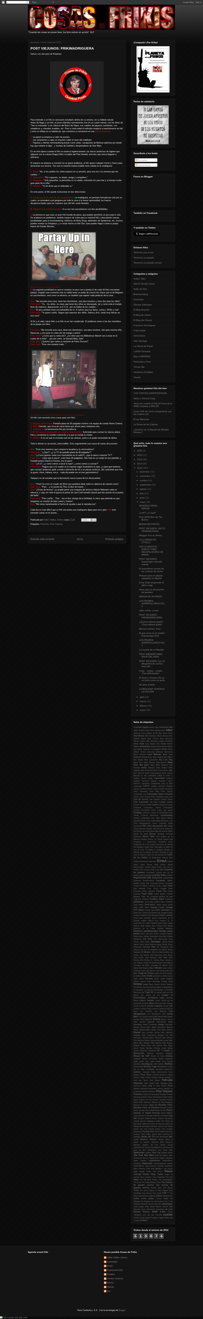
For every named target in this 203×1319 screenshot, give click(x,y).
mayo (143, 502)
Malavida (150, 1022)
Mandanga (138, 1024)
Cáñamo (169, 778)
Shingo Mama (164, 1139)
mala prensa (139, 1022)
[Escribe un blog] (85, 520)
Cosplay (138, 812)
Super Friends (140, 1160)
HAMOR (154, 923)
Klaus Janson (154, 984)
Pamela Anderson (160, 1075)
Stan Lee (156, 1152)
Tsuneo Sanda (162, 1198)
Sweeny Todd (144, 1169)
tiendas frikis (156, 1188)
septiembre (146, 484)
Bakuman (150, 752)
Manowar (169, 1024)
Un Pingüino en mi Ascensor (152, 1201)
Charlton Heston (146, 789)
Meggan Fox (163, 1035)
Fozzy (156, 888)
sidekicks (154, 1142)
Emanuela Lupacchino (148, 861)
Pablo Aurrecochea (159, 1072)
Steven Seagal (148, 1158)
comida (148, 805)
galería (157, 902)
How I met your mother (150, 934)
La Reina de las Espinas (146, 424)
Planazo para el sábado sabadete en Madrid (151, 577)
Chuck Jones (139, 797)
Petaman (44, 524)
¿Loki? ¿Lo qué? (147, 512)
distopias (160, 834)
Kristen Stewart (166, 984)
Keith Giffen (139, 979)
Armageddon (156, 749)
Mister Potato (139, 1048)
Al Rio (155, 733)
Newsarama (138, 1067)
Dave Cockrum (159, 823)
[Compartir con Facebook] (91, 520)
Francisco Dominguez (144, 325)
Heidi (142, 926)
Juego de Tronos (146, 973)
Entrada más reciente (42, 539)
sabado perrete (140, 1121)
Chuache (168, 794)
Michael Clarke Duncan (147, 1040)
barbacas (159, 752)
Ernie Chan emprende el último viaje (151, 584)
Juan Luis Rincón (148, 971)
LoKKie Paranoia (142, 351)
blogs (152, 765)
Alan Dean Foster (165, 733)
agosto (143, 489)
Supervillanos (139, 1166)
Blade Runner (149, 762)
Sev (171, 1136)
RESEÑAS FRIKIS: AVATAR (148, 507)
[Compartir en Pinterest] (94, 520)
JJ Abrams (146, 952)
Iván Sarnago (140, 341)
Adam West (149, 730)
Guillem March (147, 921)
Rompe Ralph (152, 1116)
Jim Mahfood (152, 950)
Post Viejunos (56, 524)
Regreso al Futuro (141, 1105)
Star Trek (138, 1155)
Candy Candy (147, 778)
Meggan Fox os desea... (151, 535)
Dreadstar (162, 842)
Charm (155, 789)
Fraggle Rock (166, 888)
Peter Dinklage (161, 1083)
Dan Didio (155, 818)
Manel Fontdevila (150, 1024)
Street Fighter (159, 1158)
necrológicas (147, 1064)
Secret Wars (157, 1134)
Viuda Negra (139, 1207)
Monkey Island (160, 1048)
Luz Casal (143, 1017)
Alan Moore (139, 736)
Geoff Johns (144, 907)
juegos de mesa (160, 973)
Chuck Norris (150, 797)
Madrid (156, 1019)
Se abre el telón (147, 684)
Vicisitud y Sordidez (143, 372)
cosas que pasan (165, 810)
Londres (137, 1009)
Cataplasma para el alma (162, 783)
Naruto (170, 1061)
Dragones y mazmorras (145, 842)
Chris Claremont (140, 791)
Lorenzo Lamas (158, 1009)
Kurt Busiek (138, 987)
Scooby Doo (148, 1131)
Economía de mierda (164, 844)
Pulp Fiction (168, 1097)
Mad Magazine (146, 1019)
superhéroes (154, 1160)
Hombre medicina (115, 1278)
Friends (170, 894)
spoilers (148, 1153)
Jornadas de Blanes (159, 965)
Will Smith (169, 1209)
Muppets (169, 1053)
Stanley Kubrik (167, 1153)
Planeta (136, 1089)
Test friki (169, 1177)
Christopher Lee (140, 794)
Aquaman (146, 749)
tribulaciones (168, 1196)
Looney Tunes (145, 1009)
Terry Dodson (145, 1177)
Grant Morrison (153, 915)
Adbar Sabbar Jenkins (53, 520)
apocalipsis (138, 749)
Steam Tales (168, 1155)
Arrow (164, 749)
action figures (142, 727)
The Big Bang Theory (148, 1180)
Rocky (141, 1116)
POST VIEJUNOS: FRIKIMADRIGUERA (150, 616)
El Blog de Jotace (142, 315)
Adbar (169, 730)
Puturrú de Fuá (145, 1100)
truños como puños (144, 1198)
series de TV (148, 1136)
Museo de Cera (157, 1056)
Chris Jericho (167, 791)
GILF (140, 913)
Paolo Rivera (145, 1077)
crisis (170, 813)
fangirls (136, 883)
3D (135, 727)
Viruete (137, 377)
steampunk (138, 1158)
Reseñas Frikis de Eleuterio (146, 1108)
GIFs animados (163, 910)
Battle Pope (168, 754)
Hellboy (148, 926)
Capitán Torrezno (141, 781)
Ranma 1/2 (156, 1102)
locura (165, 1006)
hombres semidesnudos (146, 931)
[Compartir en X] (88, 520)
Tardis (148, 1171)
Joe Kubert (144, 955)
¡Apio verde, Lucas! (149, 610)
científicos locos (162, 797)
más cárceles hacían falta (153, 1032)
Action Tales (140, 278)
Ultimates (137, 1201)
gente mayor (162, 905)
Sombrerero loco (154, 1150)
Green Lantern (166, 915)
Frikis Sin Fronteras (149, 896)
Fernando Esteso (157, 883)
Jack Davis (144, 942)
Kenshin (149, 979)
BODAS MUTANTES (149, 524)
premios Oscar (147, 1097)
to (156, 1190)
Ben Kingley (138, 760)
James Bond (167, 942)
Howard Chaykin (166, 934)
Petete (144, 1086)
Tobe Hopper (162, 1190)
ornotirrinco (168, 1069)
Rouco (154, 1118)
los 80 (167, 1009)
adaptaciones (160, 730)
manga (161, 1024)
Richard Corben (166, 1108)
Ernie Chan (154, 870)
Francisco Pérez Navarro (144, 891)
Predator (163, 1094)
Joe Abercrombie (162, 952)
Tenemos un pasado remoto (148, 262)
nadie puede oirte (141, 1061)
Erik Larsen (144, 870)
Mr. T (160, 1050)
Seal (166, 1131)
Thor (159, 1182)
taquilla (142, 1171)
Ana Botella (161, 744)
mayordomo (151, 1035)
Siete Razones (166, 1142)
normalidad (150, 1069)
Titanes (151, 1190)
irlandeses (137, 939)
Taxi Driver (157, 1171)
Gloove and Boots (150, 913)
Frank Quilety (159, 894)
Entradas (142, 160)
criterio (136, 815)
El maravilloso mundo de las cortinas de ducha (151, 570)
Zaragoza (154, 1218)
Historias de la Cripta (144, 928)
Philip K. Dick (154, 1086)
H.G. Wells (145, 923)
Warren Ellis (168, 1207)
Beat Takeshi (158, 757)
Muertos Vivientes (155, 1053)
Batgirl (149, 754)
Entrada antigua (114, 539)
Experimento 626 (142, 877)
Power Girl (147, 1094)
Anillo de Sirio (140, 289)
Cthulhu (136, 818)
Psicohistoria (158, 1097)
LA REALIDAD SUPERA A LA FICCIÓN (151, 690)
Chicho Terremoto (166, 789)
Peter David (149, 1083)
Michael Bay (160, 1038)
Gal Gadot (149, 902)
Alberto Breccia (163, 736)
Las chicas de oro (150, 995)
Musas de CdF (142, 1056)
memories (137, 1038)
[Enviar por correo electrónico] (82, 520)
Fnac (149, 888)
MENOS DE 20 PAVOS (150, 596)
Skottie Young (166, 1145)
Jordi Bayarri (157, 963)
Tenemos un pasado (144, 257)
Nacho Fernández (149, 1059)
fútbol (161, 899)
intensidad (154, 936)
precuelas (155, 1094)
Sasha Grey (160, 1129)
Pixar (170, 1086)
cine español (154, 799)
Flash (170, 886)
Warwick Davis (140, 1209)
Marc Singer (152, 1027)
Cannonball (159, 778)
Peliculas (167, 1079)
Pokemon (152, 1091)
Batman (157, 754)
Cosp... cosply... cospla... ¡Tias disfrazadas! (151, 672)
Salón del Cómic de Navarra (153, 1124)
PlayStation (152, 1089)
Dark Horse (146, 821)
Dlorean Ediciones (143, 304)
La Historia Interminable (153, 990)
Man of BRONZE (142, 356)
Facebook (160, 880)
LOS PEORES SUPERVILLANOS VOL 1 (152, 643)
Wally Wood (150, 1207)
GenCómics (139, 335)
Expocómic (157, 878)
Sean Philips (146, 1134)
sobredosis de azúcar (142, 1147)
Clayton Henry (167, 799)
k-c (161, 976)
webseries (160, 1209)
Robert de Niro (160, 1110)
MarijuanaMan (144, 1030)
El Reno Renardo (159, 852)
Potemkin (138, 1094)
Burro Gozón (167, 773)
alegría (143, 738)
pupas (136, 1100)
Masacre (169, 1032)
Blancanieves (161, 762)
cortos (153, 810)
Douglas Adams (147, 839)
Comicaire (139, 299)
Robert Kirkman (152, 1113)
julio (142, 493)
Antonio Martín (167, 746)
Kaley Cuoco (168, 976)
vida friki (157, 1204)
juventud (156, 976)
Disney (152, 834)
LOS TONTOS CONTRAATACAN (150, 393)
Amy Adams (150, 744)
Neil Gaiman (159, 1064)
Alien (148, 741)
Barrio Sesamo (140, 754)
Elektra (165, 858)
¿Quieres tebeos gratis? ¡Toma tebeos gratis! (151, 623)
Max (144, 1035)
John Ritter (162, 957)
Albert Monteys (150, 736)
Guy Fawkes (160, 921)
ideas (141, 936)
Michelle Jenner (162, 1040)
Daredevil (137, 821)
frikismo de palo (166, 896)
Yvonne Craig (139, 1218)
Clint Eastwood (141, 802)
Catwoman (138, 786)
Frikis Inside (140, 330)
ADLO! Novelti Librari (144, 283)
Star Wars (149, 1155)
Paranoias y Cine (142, 361)
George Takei (150, 910)
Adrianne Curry (140, 733)
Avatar (143, 752)
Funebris (154, 899)
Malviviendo (161, 1022)
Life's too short (160, 1003)
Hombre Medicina (165, 928)
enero (143, 710)
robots (136, 1116)
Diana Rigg (154, 831)
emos (143, 865)
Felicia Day (144, 883)
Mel (171, 1035)
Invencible (162, 936)
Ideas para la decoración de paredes (151, 590)
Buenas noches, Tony (150, 629)
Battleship (137, 757)
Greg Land (138, 918)
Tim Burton (168, 1188)
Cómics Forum (139, 805)
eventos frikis (159, 875)
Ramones (147, 1102)
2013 (140, 463)
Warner (158, 1207)
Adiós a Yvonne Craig (144, 398)
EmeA (162, 861)
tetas (136, 1179)
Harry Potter (162, 923)
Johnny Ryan (159, 960)
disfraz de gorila (141, 834)
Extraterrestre (148, 880)
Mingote (137, 1045)
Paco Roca (146, 1075)
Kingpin (145, 984)
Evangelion (147, 875)
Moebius (149, 1048)
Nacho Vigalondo (166, 1059)
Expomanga (168, 878)
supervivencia (150, 1166)
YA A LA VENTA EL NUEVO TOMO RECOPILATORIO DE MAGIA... (151, 550)
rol (146, 1116)
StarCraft (158, 1155)
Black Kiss (138, 762)
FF (141, 886)
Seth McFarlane (161, 1137)
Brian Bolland (161, 768)
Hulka (136, 936)
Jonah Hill (147, 963)
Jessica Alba (149, 947)
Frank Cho (161, 891)
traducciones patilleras (146, 1196)
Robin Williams (167, 1113)
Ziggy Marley (164, 1218)
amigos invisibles (166, 741)
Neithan (169, 1063)
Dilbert (170, 831)
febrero (144, 705)
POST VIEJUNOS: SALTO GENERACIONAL (152, 529)
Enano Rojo (152, 865)
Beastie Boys (147, 757)
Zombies (143, 1220)
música (169, 1056)
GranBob (143, 915)
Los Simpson (160, 1011)
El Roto (141, 855)
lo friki (141, 1006)
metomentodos (148, 1038)
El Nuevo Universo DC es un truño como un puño (152, 679)
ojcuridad (159, 1069)
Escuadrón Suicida (154, 872)
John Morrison (151, 957)
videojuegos (167, 1204)
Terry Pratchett (159, 1177)
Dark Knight (155, 821)
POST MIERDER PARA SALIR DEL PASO (150, 655)
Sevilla (136, 1139)
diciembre (145, 471)
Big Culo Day (166, 760)
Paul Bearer (155, 1080)
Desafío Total (151, 829)
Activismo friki (166, 727)
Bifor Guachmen (151, 760)
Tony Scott (157, 1193)
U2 (171, 1198)
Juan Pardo (160, 971)
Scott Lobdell (159, 1131)
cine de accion (141, 799)
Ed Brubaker (139, 847)
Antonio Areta (156, 746)
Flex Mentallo (139, 888)
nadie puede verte (158, 1061)
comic (170, 802)
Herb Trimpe (157, 926)
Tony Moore (147, 1193)
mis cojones (157, 1045)
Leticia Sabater (147, 1000)
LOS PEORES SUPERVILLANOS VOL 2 (152, 604)
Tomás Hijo (139, 367)
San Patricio (149, 1129)
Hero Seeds (168, 926)
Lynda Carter (152, 1017)
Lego (162, 998)
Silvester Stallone (141, 1145)
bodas (144, 768)
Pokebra (144, 1091)
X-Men (163, 1212)
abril (142, 697)
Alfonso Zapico (139, 741)
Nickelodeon (162, 1067)
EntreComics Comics (142, 867)
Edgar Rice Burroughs (154, 847)
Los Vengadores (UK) (156, 1014)
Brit (151, 770)
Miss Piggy (168, 1045)
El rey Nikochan (141, 419)
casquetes (146, 783)
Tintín (136, 1190)
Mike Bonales (144, 1043)
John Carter (139, 957)
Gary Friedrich (167, 902)
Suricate (160, 1166)
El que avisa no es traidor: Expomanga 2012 (152, 634)
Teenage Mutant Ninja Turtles (148, 1174)
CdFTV (146, 786)
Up (165, 1201)
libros (151, 1003)
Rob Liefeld (149, 1110)
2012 (140, 468)
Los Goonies (146, 1011)
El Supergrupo (155, 858)
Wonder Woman (142, 1212)
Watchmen (151, 1209)
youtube (168, 1214)
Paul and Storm (141, 1080)
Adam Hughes (139, 730)
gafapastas (139, 902)
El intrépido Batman (162, 850)
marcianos (161, 1027)
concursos (162, 805)
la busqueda (138, 990)
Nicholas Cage (150, 1066)
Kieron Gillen (146, 981)
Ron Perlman (163, 1116)
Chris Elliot (154, 791)
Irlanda (170, 936)
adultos (149, 733)
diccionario (163, 831)
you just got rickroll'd (152, 1215)
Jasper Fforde (161, 944)
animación (145, 746)
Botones (151, 768)
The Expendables (166, 1180)
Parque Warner (158, 1077)
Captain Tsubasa (158, 781)
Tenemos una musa (143, 252)
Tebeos (168, 1171)
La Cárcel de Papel (143, 346)
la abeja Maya (167, 987)
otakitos (137, 1072)
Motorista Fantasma (148, 1051)
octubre (144, 480)
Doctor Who (148, 836)
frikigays (137, 896)
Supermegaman (160, 1163)
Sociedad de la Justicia (160, 1147)
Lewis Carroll (160, 1000)
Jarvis (141, 944)
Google (164, 913)
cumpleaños (145, 818)
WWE (154, 1211)
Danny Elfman (167, 818)
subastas (169, 1158)
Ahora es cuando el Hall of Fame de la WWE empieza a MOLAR (153, 404)
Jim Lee (143, 950)
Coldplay (162, 802)
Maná (170, 1022)
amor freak (139, 744)
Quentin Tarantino (159, 1100)
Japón (136, 944)
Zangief (147, 1218)
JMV (153, 952)
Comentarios (144, 165)
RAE (141, 1102)
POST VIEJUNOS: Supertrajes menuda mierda (150, 562)
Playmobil (143, 1089)
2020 (140, 450)
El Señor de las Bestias (154, 855)
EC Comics (151, 844)
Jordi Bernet (168, 963)
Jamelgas (155, 941)
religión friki (153, 1105)
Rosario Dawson (144, 1118)
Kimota (138, 984)
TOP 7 (165, 1193)
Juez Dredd (147, 976)
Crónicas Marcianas (149, 815)
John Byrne (168, 955)
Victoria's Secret (147, 1204)
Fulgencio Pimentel (141, 899)
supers (170, 1163)
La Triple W (147, 992)
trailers (159, 1196)
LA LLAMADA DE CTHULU (147, 541)
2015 (140, 455)
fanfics (170, 880)
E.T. (144, 844)
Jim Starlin (162, 950)
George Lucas (157, 907)
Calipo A (160, 776)
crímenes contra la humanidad (155, 813)
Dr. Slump (158, 839)
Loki (171, 1006)
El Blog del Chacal (143, 320)
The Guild (137, 1182)
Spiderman (139, 1152)
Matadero (137, 1035)
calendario (152, 776)
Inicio (80, 539)
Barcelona (169, 752)
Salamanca (151, 1121)
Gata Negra (138, 905)
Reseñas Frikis (165, 1105)
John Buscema (156, 955)
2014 (140, 459)
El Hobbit (149, 850)
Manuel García (140, 1027)
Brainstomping (141, 294)
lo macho (149, 1006)
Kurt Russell (147, 987)
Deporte (142, 829)
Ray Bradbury (167, 1102)
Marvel (137, 1032)
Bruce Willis (168, 770)
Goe (158, 913)
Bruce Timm (158, 770)
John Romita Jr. (146, 960)
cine (171, 797)
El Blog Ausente (141, 309)
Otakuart (146, 1072)
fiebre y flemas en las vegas (155, 886)
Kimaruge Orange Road (163, 981)
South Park (168, 1150)
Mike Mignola (156, 1043)
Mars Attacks (167, 1030)
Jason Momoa (149, 944)
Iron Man (147, 939)
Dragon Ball (168, 839)
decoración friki (160, 826)
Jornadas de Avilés (142, 965)
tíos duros (144, 1190)
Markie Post (156, 1030)
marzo (143, 701)
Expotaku (137, 880)
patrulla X (169, 1077)
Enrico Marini (166, 865)
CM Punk (154, 802)
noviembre (145, 476)
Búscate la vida (140, 776)
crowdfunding (166, 815)
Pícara (163, 1086)
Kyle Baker (157, 987)
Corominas (145, 810)
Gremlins (147, 918)
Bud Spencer (139, 773)
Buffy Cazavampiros (153, 773)
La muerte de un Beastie (151, 649)
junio (142, 497)
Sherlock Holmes (148, 1139)
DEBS (149, 826)
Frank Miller (147, 894)
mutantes (137, 1059)
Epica (154, 867)
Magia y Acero (167, 1019)
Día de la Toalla (163, 829)
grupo (154, 918)
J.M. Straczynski (160, 939)
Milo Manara (168, 1043)
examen (169, 875)
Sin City (154, 1145)
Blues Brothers (162, 765)
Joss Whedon (155, 968)
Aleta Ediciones (166, 738)
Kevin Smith (159, 979)
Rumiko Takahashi (165, 1118)
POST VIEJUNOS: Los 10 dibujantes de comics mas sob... (152, 664)
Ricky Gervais (139, 1110)
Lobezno (158, 1006)
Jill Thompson (162, 947)
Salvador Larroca (157, 1126)
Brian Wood (145, 770)
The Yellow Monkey (149, 1182)
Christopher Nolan (155, 794)
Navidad (137, 1064)
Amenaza (154, 741)
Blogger (122, 1310)
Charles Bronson (158, 786)
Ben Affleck (168, 757)
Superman (147, 1163)
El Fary (141, 850)
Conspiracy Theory (152, 808)
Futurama (169, 899)
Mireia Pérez (146, 1045)
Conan (155, 805)
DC (144, 825)
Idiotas (146, 936)
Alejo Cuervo (152, 738)
